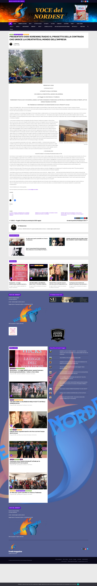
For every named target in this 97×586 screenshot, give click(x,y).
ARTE (30, 23)
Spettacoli (36, 265)
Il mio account (64, 561)
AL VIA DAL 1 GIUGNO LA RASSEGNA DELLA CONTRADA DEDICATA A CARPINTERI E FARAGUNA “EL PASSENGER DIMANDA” (19, 214)
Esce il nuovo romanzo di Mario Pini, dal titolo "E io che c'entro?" (73, 388)
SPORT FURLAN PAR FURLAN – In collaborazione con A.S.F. (78, 561)
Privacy (11, 29)
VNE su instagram (58, 559)
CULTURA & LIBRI (13, 265)
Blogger (74, 559)
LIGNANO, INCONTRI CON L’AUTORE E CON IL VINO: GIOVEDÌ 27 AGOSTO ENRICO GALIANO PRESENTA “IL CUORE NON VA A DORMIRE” (77, 240)
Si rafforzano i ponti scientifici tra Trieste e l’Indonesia (25, 492)
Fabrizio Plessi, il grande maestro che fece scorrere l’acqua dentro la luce (58, 284)
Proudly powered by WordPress (14, 560)
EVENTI (72, 23)
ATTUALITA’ (46, 23)
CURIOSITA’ (59, 23)
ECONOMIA (66, 23)
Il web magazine (13, 19)
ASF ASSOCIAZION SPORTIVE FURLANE (62, 26)
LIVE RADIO (79, 559)
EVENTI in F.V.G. (77, 265)
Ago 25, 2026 (13, 286)
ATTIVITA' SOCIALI (12, 490)
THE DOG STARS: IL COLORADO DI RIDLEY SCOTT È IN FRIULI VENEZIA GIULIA (37, 284)
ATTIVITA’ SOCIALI (38, 23)
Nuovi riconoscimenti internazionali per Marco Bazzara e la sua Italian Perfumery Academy (36, 250)
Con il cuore (60, 265)
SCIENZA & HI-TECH (48, 26)
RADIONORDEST (26, 26)
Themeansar (29, 560)
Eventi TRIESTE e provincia (18, 34)
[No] (95, 584)
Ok (78, 584)
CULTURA (53, 23)
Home (15, 23)
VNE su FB (70, 559)
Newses (24, 560)
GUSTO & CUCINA (26, 34)
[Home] (10, 23)
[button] (87, 26)
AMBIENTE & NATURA (22, 23)
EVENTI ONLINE (80, 23)
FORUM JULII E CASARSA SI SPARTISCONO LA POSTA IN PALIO (73, 393)
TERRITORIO (82, 26)
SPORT (39, 26)
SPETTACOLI (74, 26)
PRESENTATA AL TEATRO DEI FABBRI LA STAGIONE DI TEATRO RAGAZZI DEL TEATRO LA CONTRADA (46, 213)
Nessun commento (13, 287)
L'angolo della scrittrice (20, 265)
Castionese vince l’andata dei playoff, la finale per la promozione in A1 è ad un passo (78, 284)
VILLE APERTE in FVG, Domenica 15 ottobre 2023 (70, 357)
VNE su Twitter (65, 559)
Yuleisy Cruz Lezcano (61, 286)
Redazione (17, 43)
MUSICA (18, 26)
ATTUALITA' (32, 265)
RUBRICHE (33, 26)
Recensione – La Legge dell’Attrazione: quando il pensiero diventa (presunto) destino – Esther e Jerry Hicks (18, 284)
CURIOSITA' (11, 34)
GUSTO (11, 26)
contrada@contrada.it (33, 189)
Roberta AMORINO (21, 286)
